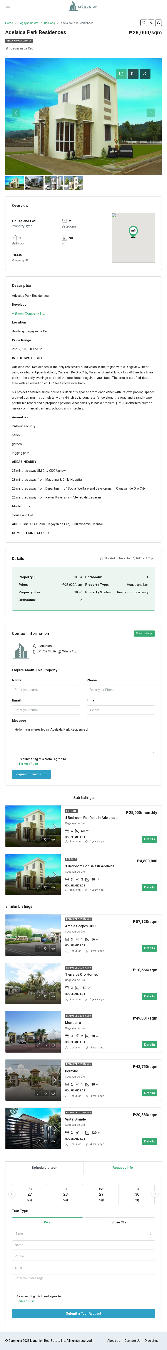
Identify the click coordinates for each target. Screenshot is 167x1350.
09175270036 (46, 651)
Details (149, 839)
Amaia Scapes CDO (80, 926)
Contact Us (132, 1340)
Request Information (31, 774)
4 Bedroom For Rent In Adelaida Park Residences (103, 818)
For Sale (71, 859)
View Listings (144, 633)
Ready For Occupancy (19, 41)
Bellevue (71, 1071)
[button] (133, 232)
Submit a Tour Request (83, 1313)
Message (19, 721)
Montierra (73, 1023)
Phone (92, 680)
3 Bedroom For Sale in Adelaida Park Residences (103, 866)
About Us (113, 1340)
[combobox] (121, 710)
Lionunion (75, 950)
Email (16, 700)
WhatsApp (69, 651)
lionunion (75, 841)
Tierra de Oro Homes (81, 974)
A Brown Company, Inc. (28, 313)
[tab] (121, 74)
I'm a (90, 700)
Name (16, 680)
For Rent (71, 811)
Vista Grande (75, 1119)
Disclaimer (152, 1340)
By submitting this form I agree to (42, 761)
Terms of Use (28, 764)
